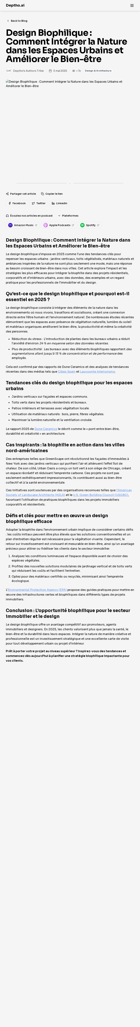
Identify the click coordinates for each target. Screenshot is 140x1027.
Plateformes (70, 215)
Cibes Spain (66, 372)
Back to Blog (19, 20)
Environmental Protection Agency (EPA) (37, 590)
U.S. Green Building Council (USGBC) (100, 495)
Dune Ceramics (45, 429)
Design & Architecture (98, 70)
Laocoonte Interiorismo (97, 372)
